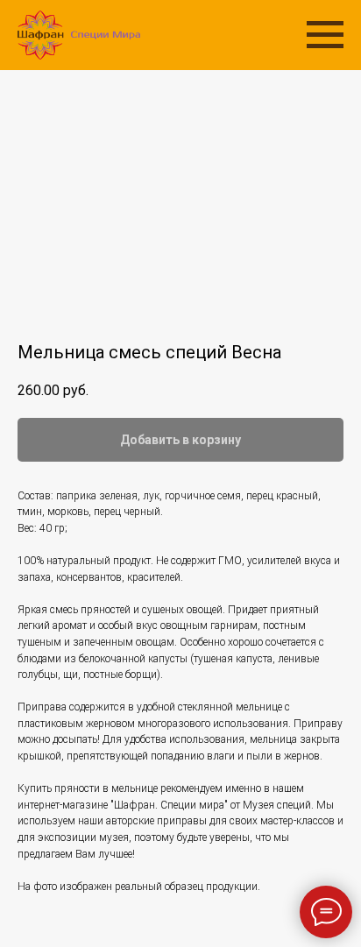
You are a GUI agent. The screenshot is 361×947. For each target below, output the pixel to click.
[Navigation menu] (325, 35)
